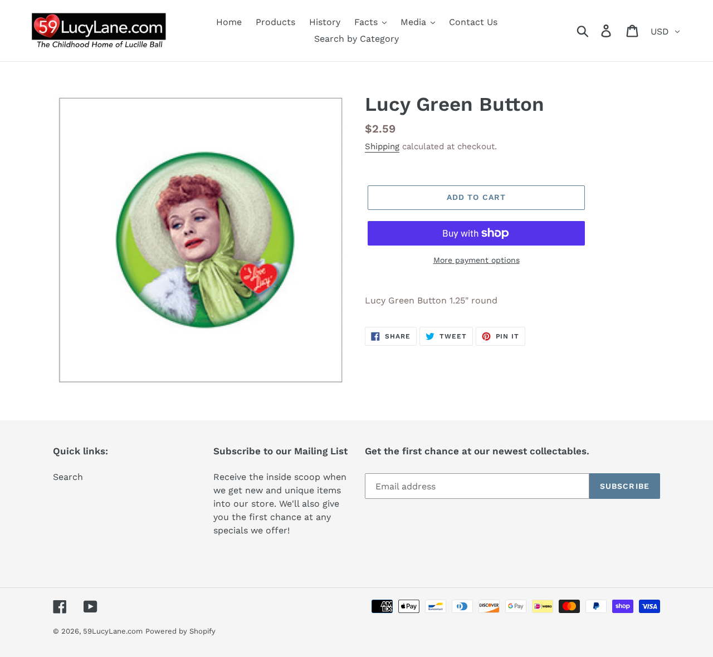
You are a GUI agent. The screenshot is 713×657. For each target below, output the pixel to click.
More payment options (476, 260)
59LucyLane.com (113, 631)
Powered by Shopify (180, 631)
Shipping (382, 146)
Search (68, 477)
